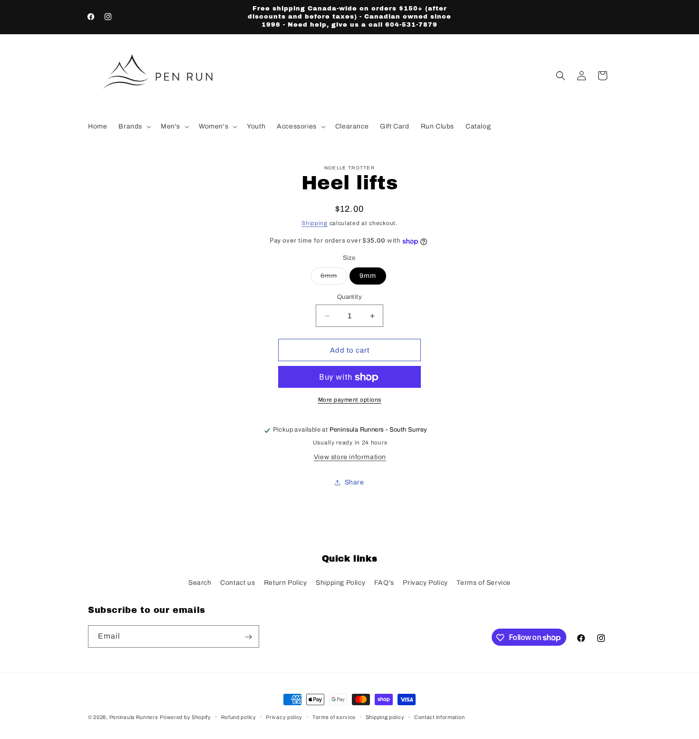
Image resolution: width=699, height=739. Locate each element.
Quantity (349, 297)
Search (200, 582)
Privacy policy (284, 716)
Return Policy (285, 582)
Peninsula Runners (133, 717)
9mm (367, 275)
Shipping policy (385, 716)
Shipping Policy (340, 582)
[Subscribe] (248, 637)
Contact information (439, 716)
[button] (134, 127)
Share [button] (354, 482)
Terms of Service (483, 582)
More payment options (349, 400)
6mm (333, 278)
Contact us (237, 582)
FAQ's (384, 582)
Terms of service (334, 716)
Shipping (314, 223)
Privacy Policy (425, 582)
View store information (350, 457)
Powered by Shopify (185, 717)
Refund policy (238, 716)
